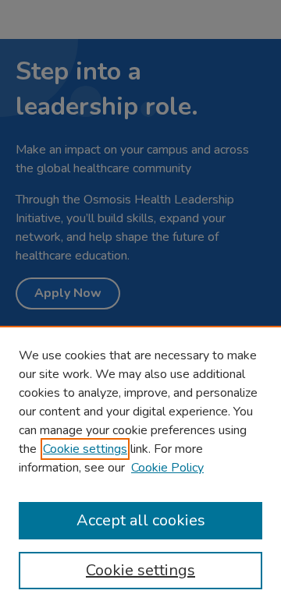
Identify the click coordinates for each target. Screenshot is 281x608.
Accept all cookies (140, 520)
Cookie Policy (167, 467)
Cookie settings (85, 449)
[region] (140, 467)
